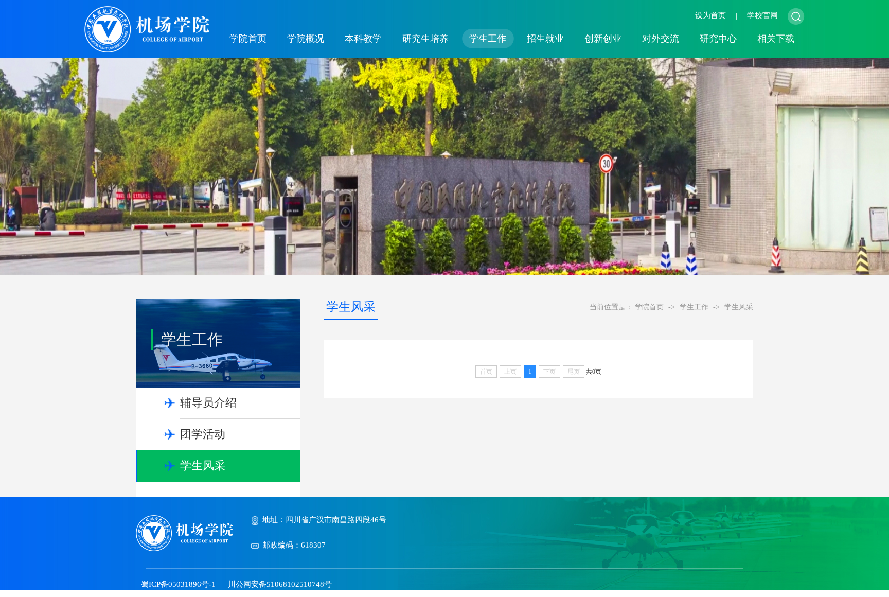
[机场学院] (146, 28)
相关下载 (775, 38)
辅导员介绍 (208, 402)
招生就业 (545, 38)
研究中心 (718, 38)
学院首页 (247, 38)
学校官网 (762, 15)
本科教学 (363, 38)
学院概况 (305, 38)
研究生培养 (425, 38)
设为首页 (710, 15)
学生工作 (487, 38)
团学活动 (202, 434)
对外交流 (660, 38)
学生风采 (202, 465)
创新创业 (602, 38)
